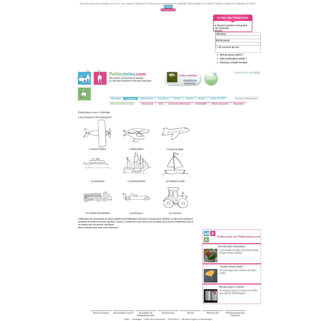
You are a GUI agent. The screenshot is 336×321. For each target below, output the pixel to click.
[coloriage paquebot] (97, 179)
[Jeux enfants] (211, 86)
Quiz (160, 104)
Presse (190, 313)
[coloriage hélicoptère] (136, 147)
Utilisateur (220, 34)
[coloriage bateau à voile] (175, 179)
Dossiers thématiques (246, 98)
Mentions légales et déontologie (197, 319)
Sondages (137, 319)
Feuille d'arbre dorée (231, 266)
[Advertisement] (145, 42)
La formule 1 (136, 213)
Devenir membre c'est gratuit (232, 25)
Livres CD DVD (217, 98)
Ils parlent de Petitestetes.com (145, 314)
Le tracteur (175, 213)
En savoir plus (168, 10)
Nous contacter (101, 313)
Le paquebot (97, 181)
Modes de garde (220, 104)
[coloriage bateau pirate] (136, 179)
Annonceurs (168, 313)
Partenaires (173, 319)
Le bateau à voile (175, 181)
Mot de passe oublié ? (231, 54)
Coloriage (131, 98)
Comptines (163, 98)
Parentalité (201, 104)
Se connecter (222, 28)
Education (239, 104)
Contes (177, 98)
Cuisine (189, 98)
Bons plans (147, 104)
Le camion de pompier (97, 213)
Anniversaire (146, 98)
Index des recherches (154, 319)
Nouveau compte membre (233, 62)
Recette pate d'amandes (231, 246)
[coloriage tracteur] (175, 211)
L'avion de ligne (175, 149)
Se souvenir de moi (229, 47)
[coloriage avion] (175, 147)
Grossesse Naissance (180, 104)
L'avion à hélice (97, 149)
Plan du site (213, 313)
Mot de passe (222, 40)
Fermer (168, 6)
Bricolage (116, 98)
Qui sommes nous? (123, 313)
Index (127, 319)
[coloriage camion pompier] (97, 211)
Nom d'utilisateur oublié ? (233, 58)
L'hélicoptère (136, 149)
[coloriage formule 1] (136, 210)
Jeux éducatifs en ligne (122, 104)
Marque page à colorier (231, 286)
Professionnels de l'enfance (235, 314)
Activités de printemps (190, 82)
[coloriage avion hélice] (97, 147)
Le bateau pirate (136, 181)
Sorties (201, 98)
